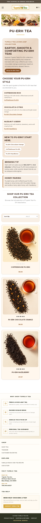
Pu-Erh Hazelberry (10, 128)
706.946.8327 (7, 485)
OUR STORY (6, 465)
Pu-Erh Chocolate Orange (13, 114)
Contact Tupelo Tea (12, 506)
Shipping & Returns (22, 518)
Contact (34, 518)
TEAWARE (5, 450)
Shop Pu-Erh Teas (12, 70)
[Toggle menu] (2, 7)
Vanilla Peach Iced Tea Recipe (13, 462)
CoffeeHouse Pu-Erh (11, 100)
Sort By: (7, 216)
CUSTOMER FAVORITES (9, 453)
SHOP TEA (5, 447)
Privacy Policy (9, 518)
